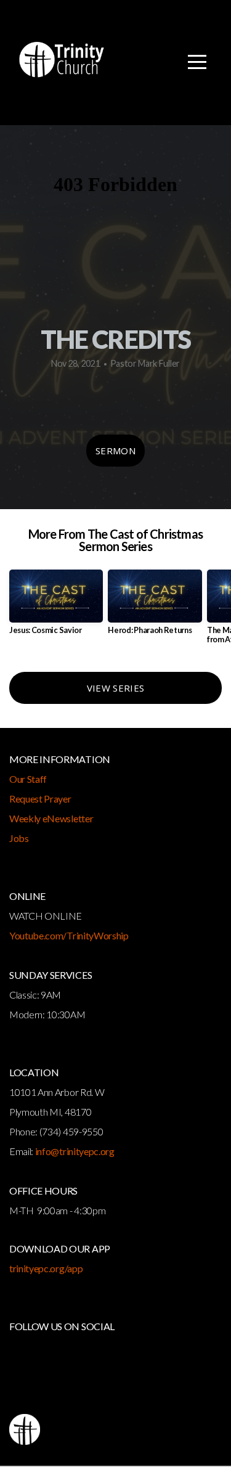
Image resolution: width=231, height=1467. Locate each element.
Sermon (115, 450)
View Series (115, 688)
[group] (56, 607)
